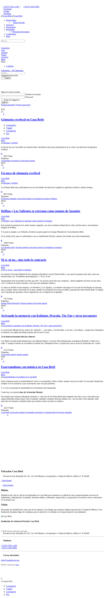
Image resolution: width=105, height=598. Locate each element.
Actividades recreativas (10, 161)
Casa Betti (5, 138)
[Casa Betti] (11, 16)
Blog (3, 140)
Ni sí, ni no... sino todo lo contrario (23, 259)
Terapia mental (22, 247)
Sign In (4, 102)
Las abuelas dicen (8, 247)
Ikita (17, 565)
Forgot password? (23, 105)
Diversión (15, 303)
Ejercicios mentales (9, 199)
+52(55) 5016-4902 (31, 7)
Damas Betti (6, 303)
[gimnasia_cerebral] (9, 143)
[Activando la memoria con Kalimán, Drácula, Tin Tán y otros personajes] (31, 326)
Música (54, 199)
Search (6, 78)
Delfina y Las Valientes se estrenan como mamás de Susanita (40, 211)
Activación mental (27, 161)
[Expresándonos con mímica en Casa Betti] (19, 377)
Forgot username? (8, 105)
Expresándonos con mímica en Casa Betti (28, 367)
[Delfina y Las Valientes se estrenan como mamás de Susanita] (26, 221)
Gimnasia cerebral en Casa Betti (22, 119)
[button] (11, 20)
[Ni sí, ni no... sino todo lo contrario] (16, 270)
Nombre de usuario (33, 94)
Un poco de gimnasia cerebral (20, 173)
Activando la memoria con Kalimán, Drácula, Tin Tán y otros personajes (49, 315)
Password (29, 97)
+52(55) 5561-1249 (11, 7)
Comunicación (50, 412)
